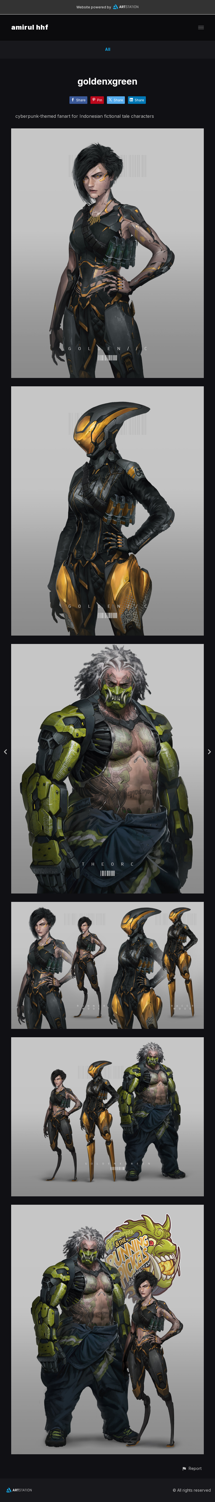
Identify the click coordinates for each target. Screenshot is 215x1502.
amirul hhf (29, 27)
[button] (191, 1468)
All (107, 49)
